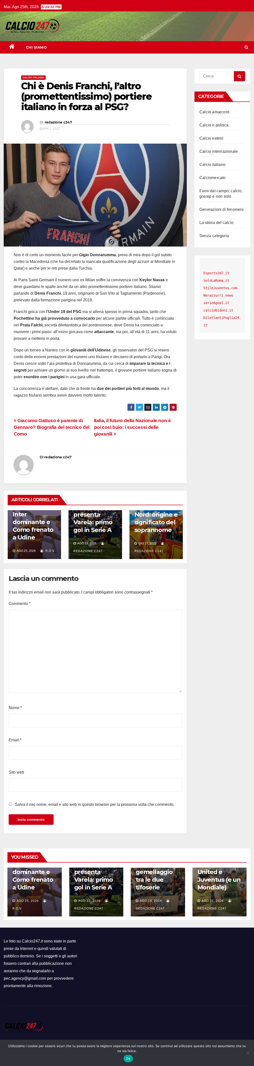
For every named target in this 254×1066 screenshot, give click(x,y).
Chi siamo (36, 47)
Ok (128, 1059)
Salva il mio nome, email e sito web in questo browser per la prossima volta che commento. (94, 804)
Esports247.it (216, 273)
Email (15, 740)
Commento (20, 603)
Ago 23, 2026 (89, 901)
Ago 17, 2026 (213, 901)
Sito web (16, 772)
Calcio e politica (213, 125)
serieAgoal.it (216, 303)
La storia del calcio (216, 222)
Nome (15, 708)
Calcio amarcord (214, 112)
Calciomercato (212, 178)
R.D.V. (49, 551)
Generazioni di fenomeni (221, 209)
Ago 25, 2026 (28, 901)
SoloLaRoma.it (216, 280)
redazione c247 (58, 122)
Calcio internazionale (218, 151)
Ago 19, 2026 (151, 901)
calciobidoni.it (218, 310)
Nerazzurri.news (218, 295)
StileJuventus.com (220, 288)
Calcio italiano (33, 77)
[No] (247, 1052)
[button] (246, 47)
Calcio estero (211, 138)
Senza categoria (214, 236)
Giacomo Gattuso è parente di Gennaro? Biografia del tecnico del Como (52, 427)
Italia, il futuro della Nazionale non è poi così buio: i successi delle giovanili (132, 427)
